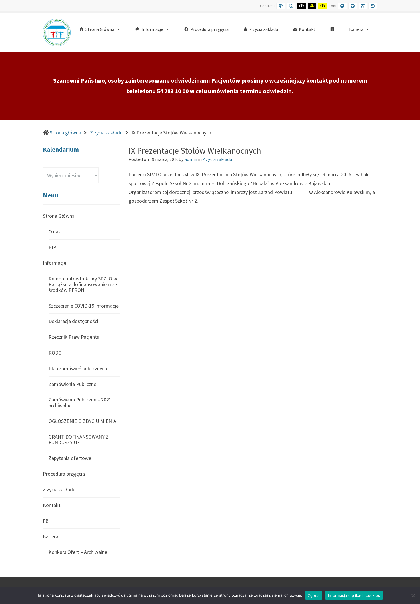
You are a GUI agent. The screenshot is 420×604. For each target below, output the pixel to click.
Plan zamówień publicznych (78, 368)
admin (191, 159)
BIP (52, 247)
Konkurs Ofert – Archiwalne (78, 552)
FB (46, 521)
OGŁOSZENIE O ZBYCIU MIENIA (82, 421)
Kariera (50, 536)
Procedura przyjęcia (64, 473)
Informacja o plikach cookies (354, 595)
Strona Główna (59, 216)
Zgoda (313, 595)
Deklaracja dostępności (73, 321)
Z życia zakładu (106, 132)
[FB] (332, 29)
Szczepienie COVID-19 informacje (84, 305)
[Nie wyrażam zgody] (413, 595)
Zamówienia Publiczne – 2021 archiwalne (80, 402)
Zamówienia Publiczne (72, 384)
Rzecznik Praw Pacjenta (74, 337)
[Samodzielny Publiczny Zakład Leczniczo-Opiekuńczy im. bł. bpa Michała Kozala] (57, 32)
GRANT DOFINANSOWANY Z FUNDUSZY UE (79, 439)
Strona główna (65, 132)
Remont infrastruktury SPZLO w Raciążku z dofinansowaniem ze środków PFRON (83, 284)
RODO (55, 352)
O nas (55, 231)
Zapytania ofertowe (70, 458)
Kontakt (52, 505)
